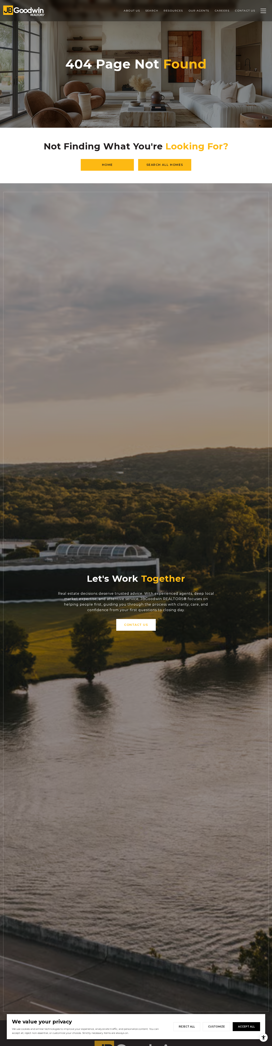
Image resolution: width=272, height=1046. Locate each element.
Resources (173, 10)
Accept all (246, 1026)
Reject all (187, 1026)
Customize (216, 1026)
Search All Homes (164, 165)
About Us (132, 10)
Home (107, 165)
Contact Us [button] (136, 625)
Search (151, 10)
